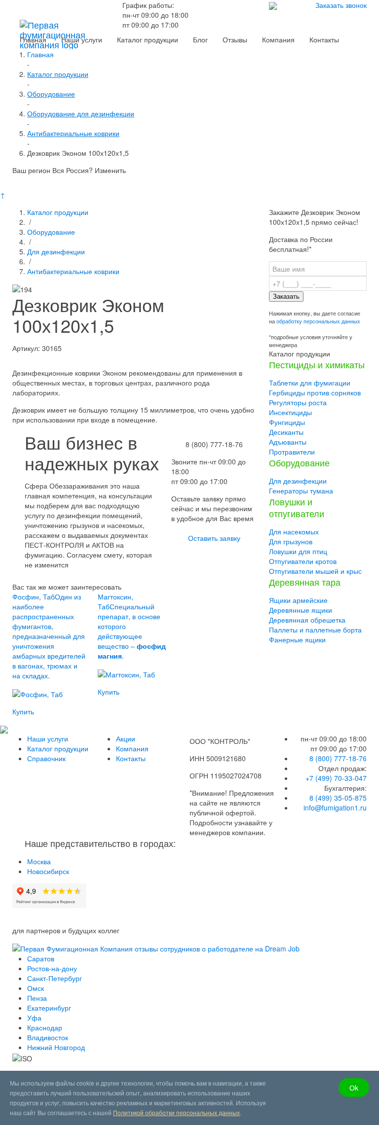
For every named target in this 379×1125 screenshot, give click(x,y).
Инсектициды (290, 412)
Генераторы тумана (301, 490)
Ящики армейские (298, 600)
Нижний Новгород (56, 1047)
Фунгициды (287, 422)
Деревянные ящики (300, 610)
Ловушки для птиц (298, 551)
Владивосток (47, 1037)
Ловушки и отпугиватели (296, 507)
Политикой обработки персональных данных (176, 1112)
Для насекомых (294, 531)
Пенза (37, 998)
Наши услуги (47, 738)
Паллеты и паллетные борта (315, 629)
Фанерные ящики (297, 639)
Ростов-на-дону (52, 968)
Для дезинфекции (56, 251)
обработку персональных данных (318, 321)
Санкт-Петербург (54, 978)
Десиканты (286, 432)
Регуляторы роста (298, 402)
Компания (132, 748)
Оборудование (51, 232)
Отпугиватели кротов (303, 561)
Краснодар (44, 1027)
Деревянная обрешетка (307, 620)
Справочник (46, 758)
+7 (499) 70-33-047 (336, 778)
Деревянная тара (305, 581)
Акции (125, 738)
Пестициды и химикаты (317, 364)
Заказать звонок (341, 5)
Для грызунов (290, 541)
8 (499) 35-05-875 (338, 798)
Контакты (131, 758)
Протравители (292, 452)
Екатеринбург (49, 1008)
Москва (39, 861)
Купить (23, 711)
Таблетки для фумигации (309, 382)
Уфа (34, 1017)
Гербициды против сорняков (315, 392)
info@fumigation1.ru (335, 807)
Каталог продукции (57, 212)
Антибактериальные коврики (73, 271)
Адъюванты (287, 442)
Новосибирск (48, 871)
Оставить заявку (214, 538)
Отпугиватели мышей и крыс (315, 571)
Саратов (40, 958)
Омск (35, 988)
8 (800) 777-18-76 (338, 758)
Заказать (286, 296)
